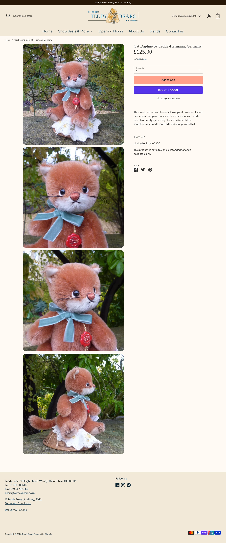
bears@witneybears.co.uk (20, 493)
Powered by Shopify (43, 534)
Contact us (175, 31)
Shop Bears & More (74, 31)
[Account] (209, 16)
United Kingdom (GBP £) (184, 16)
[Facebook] (117, 485)
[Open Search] (8, 15)
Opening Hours (110, 31)
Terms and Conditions (18, 503)
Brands (154, 31)
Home (47, 31)
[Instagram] (123, 485)
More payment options (168, 98)
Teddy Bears (141, 59)
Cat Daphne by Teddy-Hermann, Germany (33, 40)
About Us (136, 31)
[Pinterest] (129, 485)
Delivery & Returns (16, 509)
